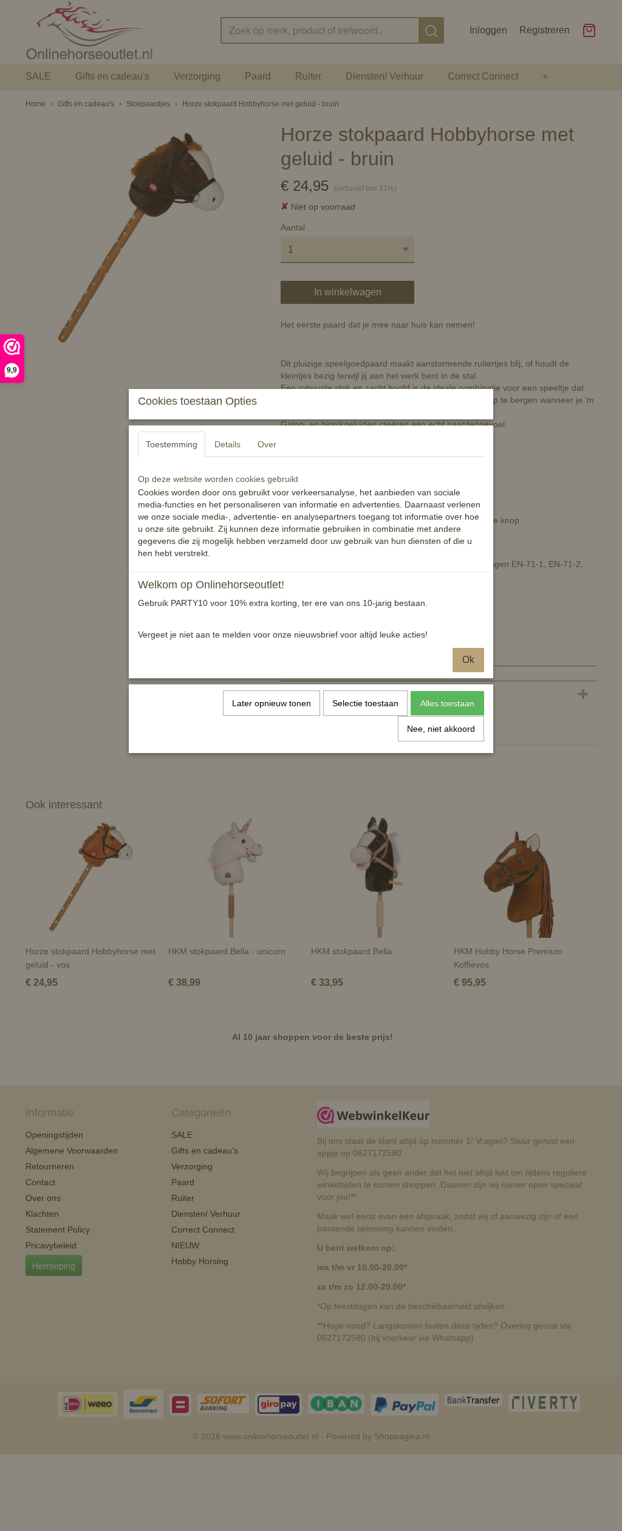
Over (267, 444)
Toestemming (171, 444)
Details (227, 444)
